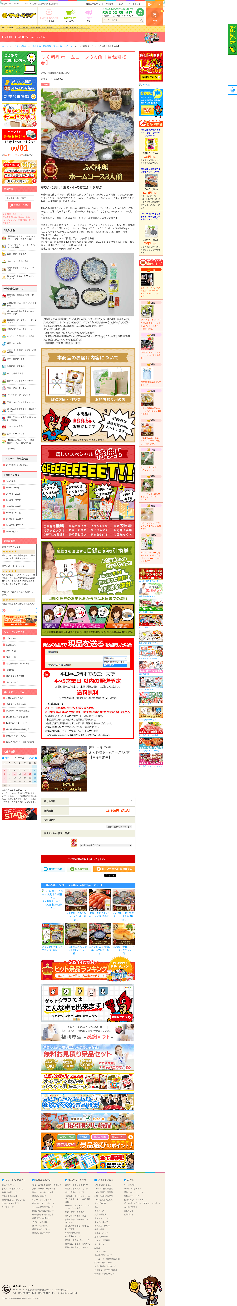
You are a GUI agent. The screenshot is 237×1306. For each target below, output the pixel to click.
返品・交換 (11, 657)
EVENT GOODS (15, 37)
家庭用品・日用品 (102, 1225)
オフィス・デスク (102, 1218)
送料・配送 (11, 651)
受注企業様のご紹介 (103, 1262)
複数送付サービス (131, 1196)
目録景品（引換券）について (77, 1244)
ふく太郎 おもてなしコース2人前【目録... (76, 916)
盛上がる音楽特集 (40, 1225)
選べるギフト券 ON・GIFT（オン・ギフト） (143, 1203)
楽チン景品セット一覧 (74, 1192)
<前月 (7, 758)
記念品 (97, 1248)
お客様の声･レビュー (11, 1192)
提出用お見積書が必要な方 (18, 729)
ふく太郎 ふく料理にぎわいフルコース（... (99, 950)
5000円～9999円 (13, 513)
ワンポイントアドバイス (43, 1200)
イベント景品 (38, 37)
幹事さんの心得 (39, 1196)
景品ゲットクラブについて (76, 1185)
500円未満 (22, 220)
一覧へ (20, 610)
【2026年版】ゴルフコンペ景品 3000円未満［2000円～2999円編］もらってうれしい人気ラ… (64, 28)
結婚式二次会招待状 (41, 1218)
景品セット (17, 214)
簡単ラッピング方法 (41, 1229)
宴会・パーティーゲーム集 (43, 1189)
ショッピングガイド (15, 1180)
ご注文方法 (11, 638)
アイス (32, 220)
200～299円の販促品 (103, 1192)
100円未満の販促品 (102, 1185)
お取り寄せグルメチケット (135, 1200)
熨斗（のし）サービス (133, 1192)
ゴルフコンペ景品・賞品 (75, 1216)
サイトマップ (134, 4)
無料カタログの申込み (104, 1274)
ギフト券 (6, 223)
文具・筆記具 (100, 1214)
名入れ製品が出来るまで (105, 1266)
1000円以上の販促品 (103, 1200)
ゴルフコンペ (100, 1251)
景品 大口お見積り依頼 (16, 704)
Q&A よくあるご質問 (15, 676)
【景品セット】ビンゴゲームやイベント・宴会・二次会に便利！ (77, 1199)
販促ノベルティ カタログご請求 (20, 742)
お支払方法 (11, 645)
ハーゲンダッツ (9, 220)
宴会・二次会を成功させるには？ (46, 1185)
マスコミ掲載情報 (9, 1196)
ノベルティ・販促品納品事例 (107, 1259)
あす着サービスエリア (13, 155)
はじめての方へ (93, 4)
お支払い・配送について (12, 1189)
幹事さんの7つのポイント (43, 1203)
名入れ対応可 (100, 1203)
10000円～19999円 (14, 519)
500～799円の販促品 (103, 1196)
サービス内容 (130, 1185)
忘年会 (21, 217)
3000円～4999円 (13, 506)
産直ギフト (129, 1211)
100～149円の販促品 (103, 1189)
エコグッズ (99, 1211)
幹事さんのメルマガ (41, 1233)
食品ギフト (129, 1214)
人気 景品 (7, 214)
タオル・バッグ (101, 1233)
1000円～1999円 (13, 494)
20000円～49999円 (14, 525)
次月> (31, 758)
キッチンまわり (101, 1222)
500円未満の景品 (72, 1233)
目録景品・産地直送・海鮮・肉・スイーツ (52, 46)
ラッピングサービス (132, 1189)
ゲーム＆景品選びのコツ (43, 1207)
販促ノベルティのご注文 (17, 736)
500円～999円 (12, 488)
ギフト (130, 1180)
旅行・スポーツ (101, 1237)
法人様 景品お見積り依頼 (17, 717)
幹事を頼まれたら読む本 (43, 1214)
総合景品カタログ (72, 1236)
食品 (96, 1207)
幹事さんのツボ (43, 1180)
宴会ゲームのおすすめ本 (43, 1192)
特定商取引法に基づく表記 (13, 1200)
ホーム (5, 46)
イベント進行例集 (40, 1222)
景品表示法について (103, 1255)
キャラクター (100, 1244)
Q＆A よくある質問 (10, 1203)
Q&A (121, 4)
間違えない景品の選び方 (43, 1211)
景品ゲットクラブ (77, 1180)
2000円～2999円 (13, 500)
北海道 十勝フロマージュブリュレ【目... (124, 950)
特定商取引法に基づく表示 (18, 663)
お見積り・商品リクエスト (106, 1270)
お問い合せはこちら (15, 698)
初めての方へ (8, 1185)
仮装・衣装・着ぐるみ (74, 1212)
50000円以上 (12, 531)
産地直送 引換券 (10, 217)
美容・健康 (99, 1229)
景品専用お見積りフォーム (76, 1247)
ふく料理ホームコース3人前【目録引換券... (52, 904)
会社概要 (109, 4)
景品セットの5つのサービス (77, 1240)
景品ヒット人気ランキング (76, 1189)
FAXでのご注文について (16, 723)
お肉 (28, 217)
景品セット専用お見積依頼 (18, 711)
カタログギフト (131, 1207)
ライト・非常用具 (102, 1240)
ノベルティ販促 (106, 1180)
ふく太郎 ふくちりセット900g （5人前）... (76, 950)
